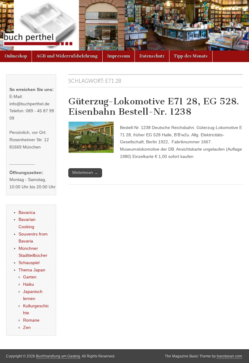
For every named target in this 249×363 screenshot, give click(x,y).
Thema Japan (32, 269)
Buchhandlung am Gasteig (58, 356)
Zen (27, 327)
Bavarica (27, 212)
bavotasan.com (229, 356)
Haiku (28, 284)
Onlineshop (16, 56)
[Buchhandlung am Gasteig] (124, 25)
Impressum (118, 56)
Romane (31, 320)
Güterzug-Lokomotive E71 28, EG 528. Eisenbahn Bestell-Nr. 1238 (153, 106)
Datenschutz (152, 56)
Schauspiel (29, 262)
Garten (29, 276)
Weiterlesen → (85, 172)
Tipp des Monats (191, 56)
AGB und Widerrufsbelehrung (67, 56)
